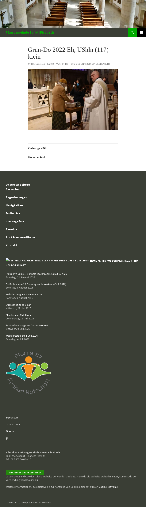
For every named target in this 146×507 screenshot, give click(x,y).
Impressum (12, 417)
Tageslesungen (16, 197)
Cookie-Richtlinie (108, 486)
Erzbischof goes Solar (18, 304)
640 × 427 (63, 63)
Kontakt (11, 245)
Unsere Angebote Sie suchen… (18, 187)
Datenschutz (13, 424)
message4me (15, 221)
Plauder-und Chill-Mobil (18, 315)
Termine (11, 229)
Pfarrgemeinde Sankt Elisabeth (30, 32)
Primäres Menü (141, 32)
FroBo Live (13, 213)
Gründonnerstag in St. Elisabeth (91, 63)
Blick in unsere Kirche (20, 237)
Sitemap (10, 431)
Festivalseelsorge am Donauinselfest (27, 325)
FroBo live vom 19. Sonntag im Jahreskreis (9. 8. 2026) (36, 284)
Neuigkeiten (14, 205)
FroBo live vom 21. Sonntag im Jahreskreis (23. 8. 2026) (36, 274)
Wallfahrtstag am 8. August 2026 (24, 294)
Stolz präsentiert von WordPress (36, 502)
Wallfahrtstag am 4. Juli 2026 (22, 335)
